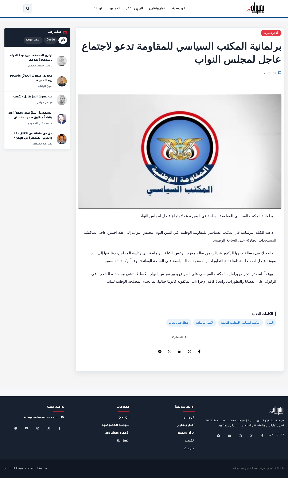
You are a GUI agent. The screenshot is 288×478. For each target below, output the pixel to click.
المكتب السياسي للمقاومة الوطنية (240, 322)
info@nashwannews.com (41, 417)
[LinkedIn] (180, 350)
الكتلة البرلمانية (205, 322)
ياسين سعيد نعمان (40, 66)
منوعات (99, 8)
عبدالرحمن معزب (179, 322)
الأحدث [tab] (50, 40)
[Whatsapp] (170, 350)
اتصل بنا (123, 441)
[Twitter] (190, 350)
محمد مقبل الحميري (39, 123)
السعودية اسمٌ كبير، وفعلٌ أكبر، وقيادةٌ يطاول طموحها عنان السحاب (30, 118)
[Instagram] (240, 436)
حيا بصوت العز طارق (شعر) (32, 97)
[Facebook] (199, 350)
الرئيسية (178, 8)
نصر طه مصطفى (41, 144)
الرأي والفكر (134, 8)
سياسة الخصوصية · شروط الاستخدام (25, 468)
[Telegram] (160, 350)
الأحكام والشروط (117, 433)
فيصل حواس (44, 102)
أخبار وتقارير (157, 8)
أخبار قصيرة (271, 33)
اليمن (270, 322)
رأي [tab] (63, 40)
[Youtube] (229, 436)
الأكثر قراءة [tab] (33, 40)
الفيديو (115, 8)
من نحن (124, 417)
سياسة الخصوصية (115, 425)
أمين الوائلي (45, 86)
